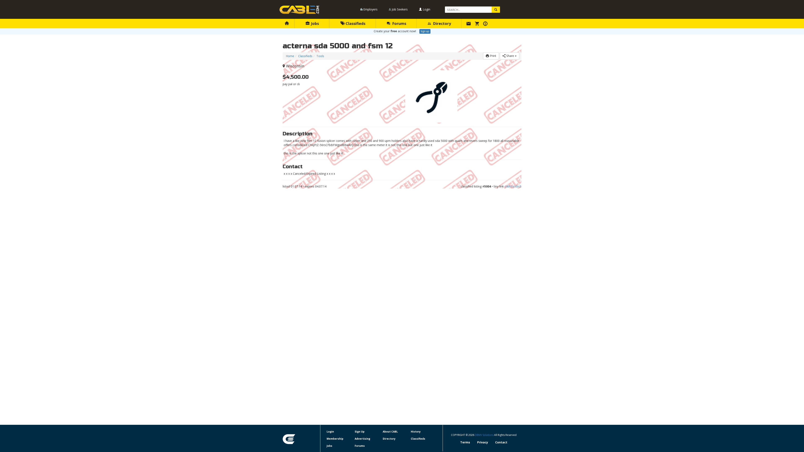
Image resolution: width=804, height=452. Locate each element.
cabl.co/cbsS (513, 186)
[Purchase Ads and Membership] (477, 23)
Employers (370, 9)
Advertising (362, 438)
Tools (320, 56)
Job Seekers (400, 9)
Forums (398, 23)
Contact (501, 442)
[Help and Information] (486, 23)
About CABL (390, 431)
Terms (465, 442)
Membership (335, 438)
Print (492, 56)
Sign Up (360, 431)
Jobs (314, 23)
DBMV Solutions (484, 435)
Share (510, 56)
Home (290, 56)
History (416, 431)
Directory (441, 23)
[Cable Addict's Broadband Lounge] (299, 10)
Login (426, 9)
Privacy (482, 442)
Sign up (425, 31)
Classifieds (355, 23)
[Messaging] (469, 23)
